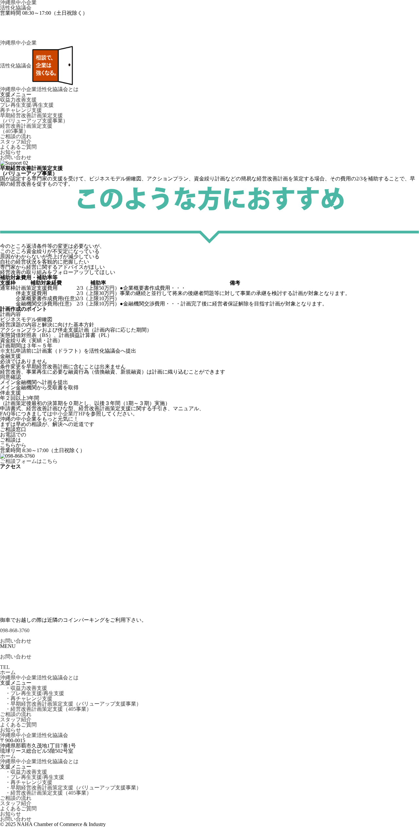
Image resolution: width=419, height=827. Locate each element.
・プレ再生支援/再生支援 (32, 693)
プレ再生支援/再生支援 (27, 105)
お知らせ (10, 152)
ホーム (8, 672)
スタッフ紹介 (15, 141)
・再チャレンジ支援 (26, 698)
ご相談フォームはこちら (29, 461)
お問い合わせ (15, 157)
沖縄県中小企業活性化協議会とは (39, 89)
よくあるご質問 (18, 147)
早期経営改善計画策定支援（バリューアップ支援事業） (34, 118)
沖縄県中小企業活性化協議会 (18, 5)
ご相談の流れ (15, 136)
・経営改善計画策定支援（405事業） (46, 709)
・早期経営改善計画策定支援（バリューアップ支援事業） (70, 704)
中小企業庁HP (68, 413)
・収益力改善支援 (23, 688)
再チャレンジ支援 (21, 110)
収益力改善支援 (18, 99)
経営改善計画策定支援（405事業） (26, 128)
